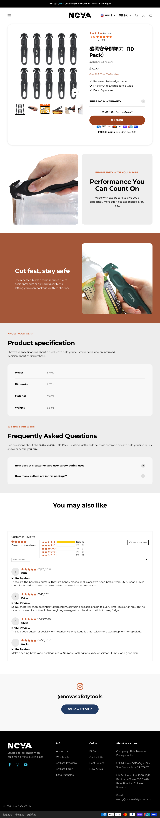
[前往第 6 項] (83, 109)
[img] (29, 569)
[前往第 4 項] (57, 110)
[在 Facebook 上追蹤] (10, 765)
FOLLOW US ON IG (80, 709)
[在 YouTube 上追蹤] (25, 765)
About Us (62, 751)
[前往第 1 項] (20, 109)
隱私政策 (19, 814)
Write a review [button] (138, 542)
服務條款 (31, 814)
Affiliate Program (66, 762)
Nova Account (65, 774)
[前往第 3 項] (45, 110)
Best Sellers (96, 762)
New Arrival (96, 768)
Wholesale (62, 757)
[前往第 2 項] (33, 109)
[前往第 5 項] (70, 109)
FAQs (92, 751)
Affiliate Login (64, 768)
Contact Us (96, 757)
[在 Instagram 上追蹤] (17, 765)
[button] (95, 33)
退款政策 (7, 814)
